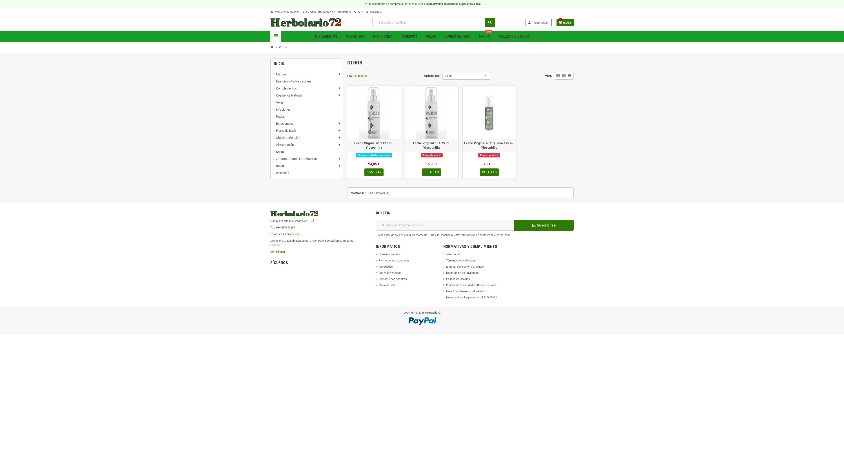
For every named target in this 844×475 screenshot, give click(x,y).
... (312, 221)
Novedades (386, 266)
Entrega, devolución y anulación (465, 266)
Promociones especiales (394, 260)
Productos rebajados (285, 12)
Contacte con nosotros (393, 279)
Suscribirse (546, 225)
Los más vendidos (390, 272)
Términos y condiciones (461, 260)
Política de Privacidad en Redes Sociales (471, 285)
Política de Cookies (458, 279)
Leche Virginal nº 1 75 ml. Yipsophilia (431, 145)
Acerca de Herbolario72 (336, 12)
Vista (548, 75)
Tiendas (309, 12)
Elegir (448, 75)
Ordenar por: (432, 75)
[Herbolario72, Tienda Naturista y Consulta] (306, 22)
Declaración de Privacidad (462, 272)
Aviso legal (453, 254)
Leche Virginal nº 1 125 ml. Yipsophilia (373, 145)
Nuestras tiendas (389, 254)
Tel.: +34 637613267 (369, 12)
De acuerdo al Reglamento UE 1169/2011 (471, 297)
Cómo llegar (277, 251)
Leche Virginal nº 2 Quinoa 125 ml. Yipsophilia (489, 145)
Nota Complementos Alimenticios (467, 291)
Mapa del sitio (387, 285)
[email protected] (288, 234)
